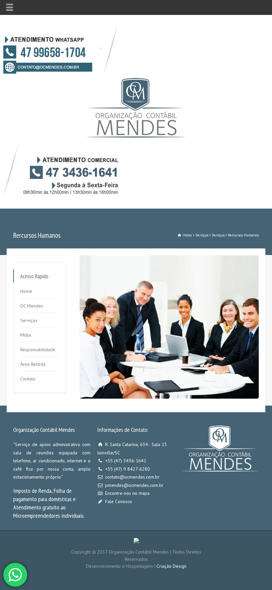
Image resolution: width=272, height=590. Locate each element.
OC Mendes (31, 306)
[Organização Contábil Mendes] (136, 136)
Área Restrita (32, 364)
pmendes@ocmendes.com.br (134, 485)
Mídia (25, 335)
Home (26, 291)
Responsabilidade (37, 350)
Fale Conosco (118, 501)
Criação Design (171, 566)
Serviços (28, 320)
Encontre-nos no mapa (127, 493)
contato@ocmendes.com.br (132, 477)
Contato (27, 379)
